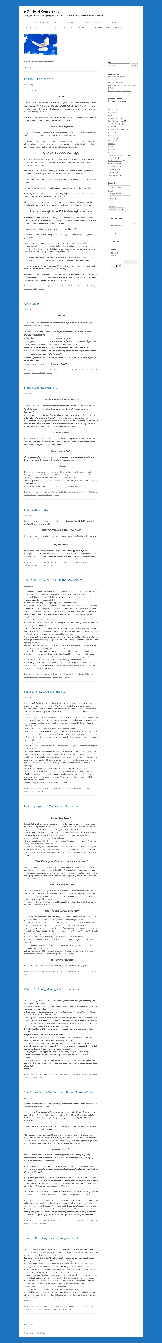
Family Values (100, 23)
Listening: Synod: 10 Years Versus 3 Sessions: (51, 806)
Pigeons (111, 146)
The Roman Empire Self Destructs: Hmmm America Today (59, 1092)
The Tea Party (113, 169)
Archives (111, 206)
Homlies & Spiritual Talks (66, 370)
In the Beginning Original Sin (41, 387)
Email (110, 191)
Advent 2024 (31, 303)
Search (111, 62)
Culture (45, 28)
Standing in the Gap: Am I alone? (119, 91)
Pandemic (63, 971)
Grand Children (30, 28)
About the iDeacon (41, 23)
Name (110, 184)
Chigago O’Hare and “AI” (38, 79)
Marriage (114, 23)
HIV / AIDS (67, 562)
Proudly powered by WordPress (34, 1333)
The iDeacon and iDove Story (85, 286)
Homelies (118, 28)
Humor (55, 28)
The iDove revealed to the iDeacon (66, 23)
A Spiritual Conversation (42, 11)
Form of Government (115, 121)
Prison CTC (113, 158)
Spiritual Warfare (68, 286)
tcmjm (41, 289)
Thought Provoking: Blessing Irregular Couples (52, 1238)
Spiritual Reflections (101, 28)
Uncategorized (113, 175)
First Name (115, 234)
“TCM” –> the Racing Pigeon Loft (75, 28)
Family (49, 562)
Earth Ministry (52, 370)
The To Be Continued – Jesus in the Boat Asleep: (53, 580)
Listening (75, 562)
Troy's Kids (112, 172)
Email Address (117, 226)
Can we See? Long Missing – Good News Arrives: (53, 989)
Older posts (29, 1324)
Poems (110, 149)
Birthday (114, 250)
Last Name (115, 242)
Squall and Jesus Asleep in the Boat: (45, 691)
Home (26, 23)
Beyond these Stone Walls (119, 155)
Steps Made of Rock (36, 509)
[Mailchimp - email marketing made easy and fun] (117, 267)
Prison (87, 23)
